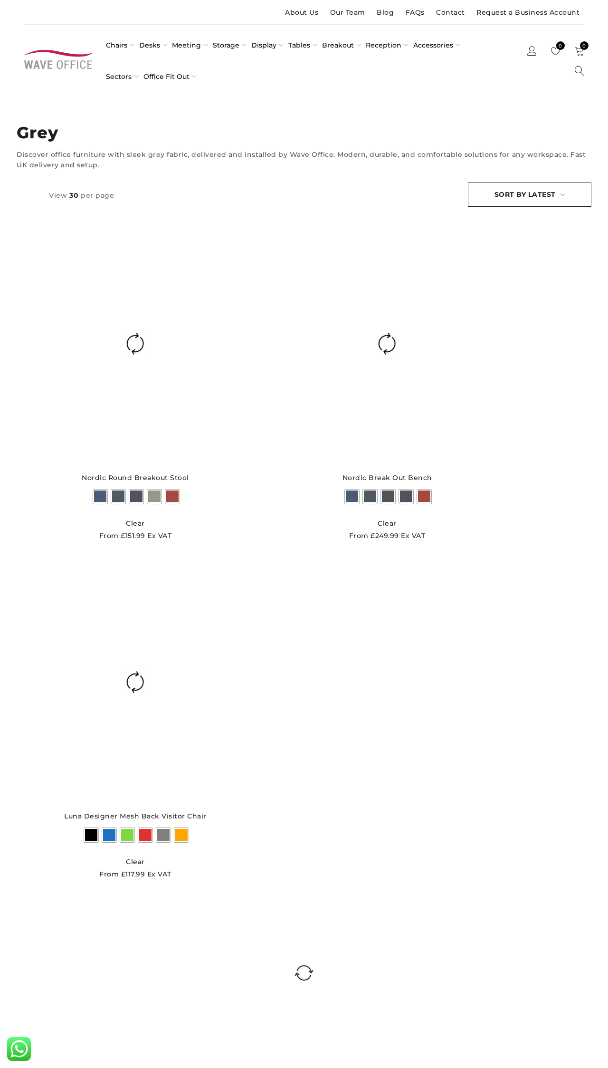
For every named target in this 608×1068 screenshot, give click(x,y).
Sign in (532, 51)
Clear (135, 523)
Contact (450, 12)
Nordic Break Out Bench (387, 477)
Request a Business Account (528, 12)
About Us (301, 12)
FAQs (415, 12)
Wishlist (559, 46)
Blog (385, 12)
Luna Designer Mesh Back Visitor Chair (135, 816)
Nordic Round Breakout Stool (135, 477)
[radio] (100, 497)
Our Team (347, 12)
